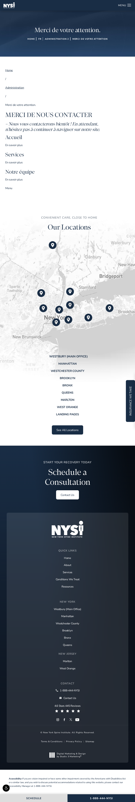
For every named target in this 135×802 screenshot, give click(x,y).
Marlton (67, 400)
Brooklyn (67, 378)
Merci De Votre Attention (90, 38)
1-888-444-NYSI (43, 786)
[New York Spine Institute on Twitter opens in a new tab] (70, 719)
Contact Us (67, 495)
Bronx (67, 385)
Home (31, 38)
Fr (39, 38)
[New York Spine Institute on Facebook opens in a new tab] (64, 719)
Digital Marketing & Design (71, 755)
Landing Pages (67, 414)
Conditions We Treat (67, 579)
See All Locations (67, 430)
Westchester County (67, 371)
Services (67, 572)
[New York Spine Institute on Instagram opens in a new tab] (57, 719)
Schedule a (67, 474)
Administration (14, 87)
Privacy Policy (74, 741)
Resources (67, 586)
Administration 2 (57, 38)
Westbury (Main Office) (68, 356)
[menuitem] (57, 719)
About (67, 565)
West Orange (67, 407)
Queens (67, 392)
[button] (6, 788)
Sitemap (89, 741)
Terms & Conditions (52, 741)
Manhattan (67, 364)
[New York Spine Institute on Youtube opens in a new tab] (77, 719)
